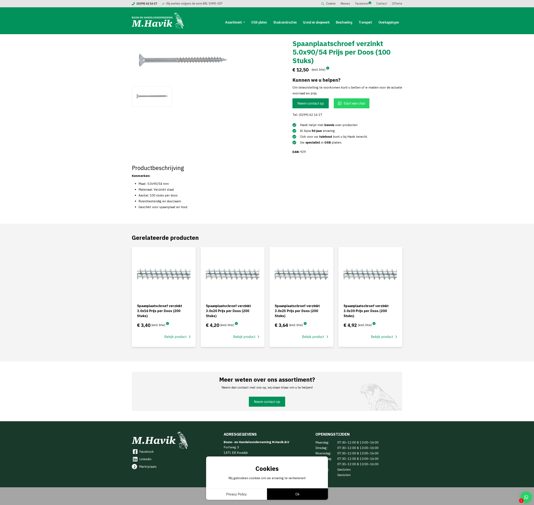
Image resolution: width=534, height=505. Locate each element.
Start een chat (354, 103)
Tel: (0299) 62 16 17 (307, 115)
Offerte (397, 3)
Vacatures (362, 3)
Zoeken (331, 3)
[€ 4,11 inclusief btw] (167, 323)
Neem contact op (310, 103)
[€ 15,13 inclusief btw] (328, 68)
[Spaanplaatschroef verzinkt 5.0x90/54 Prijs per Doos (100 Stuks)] (198, 61)
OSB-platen (259, 22)
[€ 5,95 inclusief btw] (374, 323)
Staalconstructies (285, 22)
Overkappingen (388, 22)
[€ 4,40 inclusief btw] (305, 323)
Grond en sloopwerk (316, 22)
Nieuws (345, 3)
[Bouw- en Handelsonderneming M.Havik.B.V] (158, 21)
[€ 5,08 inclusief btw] (236, 323)
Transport (365, 22)
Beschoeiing (344, 22)
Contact (381, 3)
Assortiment (233, 22)
